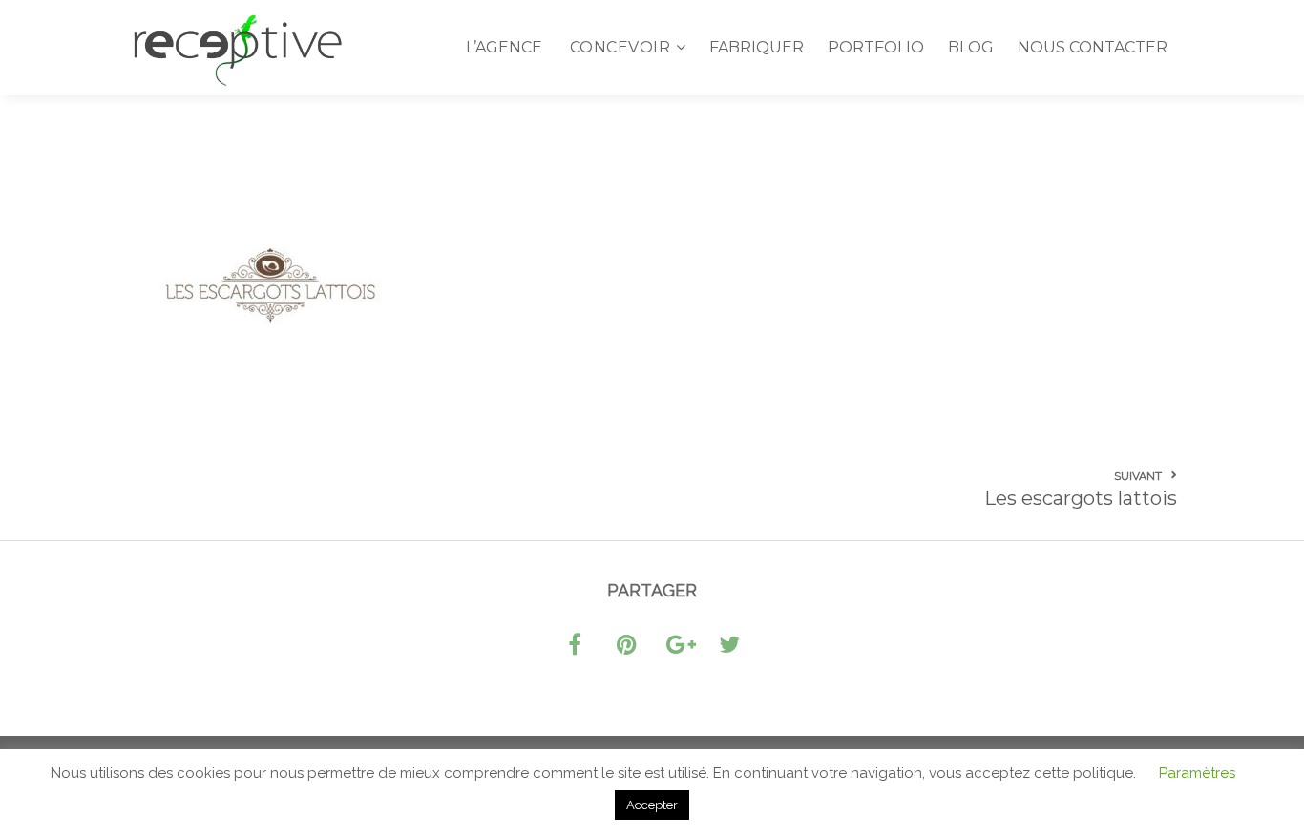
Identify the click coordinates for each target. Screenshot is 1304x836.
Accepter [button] (652, 805)
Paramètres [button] (1197, 773)
